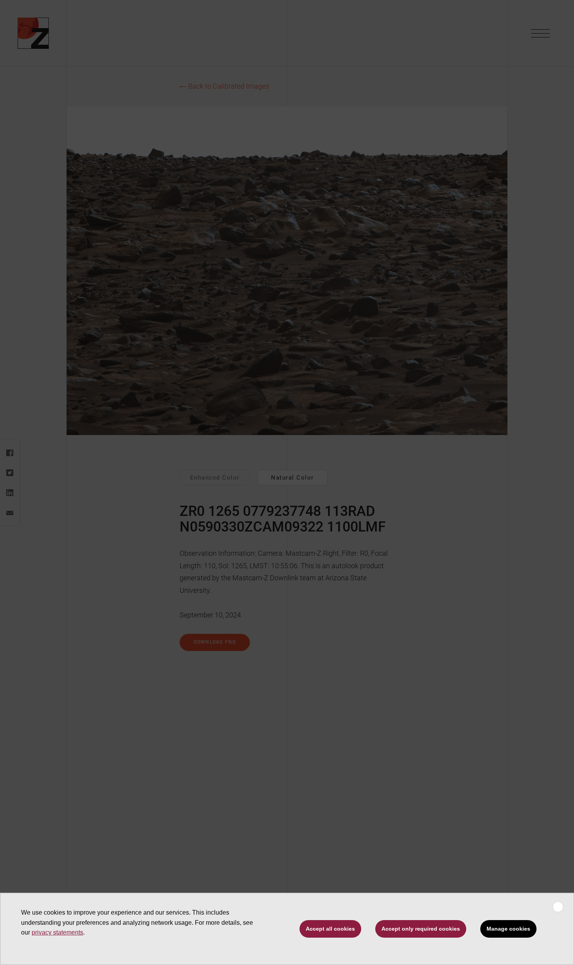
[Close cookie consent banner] (558, 906)
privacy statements (57, 932)
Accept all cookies (330, 929)
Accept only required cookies (420, 929)
